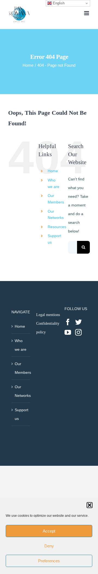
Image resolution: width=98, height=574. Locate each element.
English (58, 3)
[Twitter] (78, 322)
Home (53, 171)
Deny (49, 546)
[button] (89, 505)
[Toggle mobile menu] (87, 13)
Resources (57, 227)
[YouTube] (68, 332)
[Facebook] (68, 322)
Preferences (49, 561)
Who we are (20, 345)
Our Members (21, 368)
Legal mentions (48, 315)
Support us (21, 414)
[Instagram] (78, 332)
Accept (49, 531)
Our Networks (21, 391)
